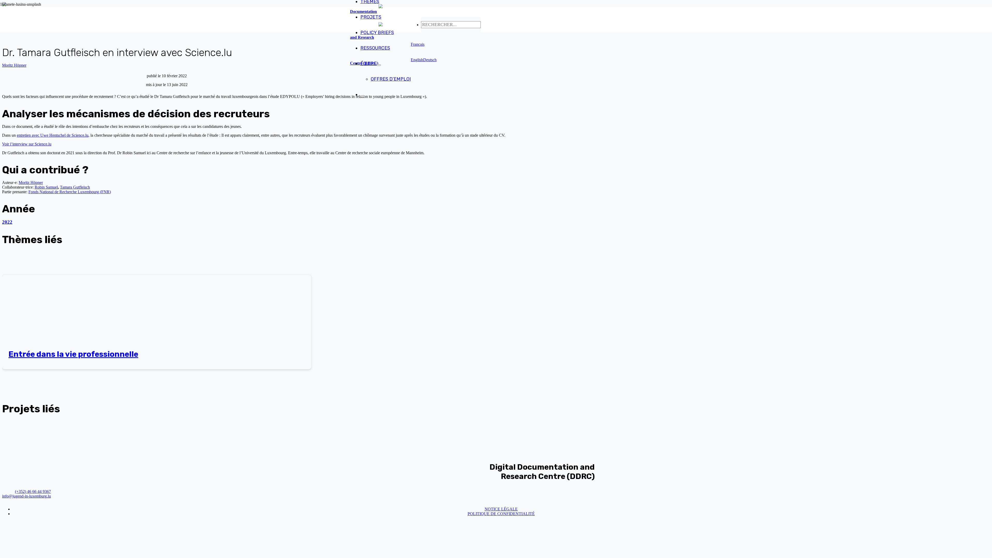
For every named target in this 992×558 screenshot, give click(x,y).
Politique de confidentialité (501, 514)
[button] (417, 44)
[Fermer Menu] (362, 96)
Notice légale (501, 509)
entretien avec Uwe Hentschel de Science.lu (52, 135)
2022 (7, 222)
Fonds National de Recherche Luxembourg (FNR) (69, 192)
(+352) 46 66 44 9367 (33, 491)
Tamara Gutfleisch (75, 187)
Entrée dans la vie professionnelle (73, 354)
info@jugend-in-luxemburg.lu (26, 496)
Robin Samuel (46, 187)
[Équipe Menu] (379, 65)
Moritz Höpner (14, 65)
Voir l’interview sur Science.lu (26, 144)
